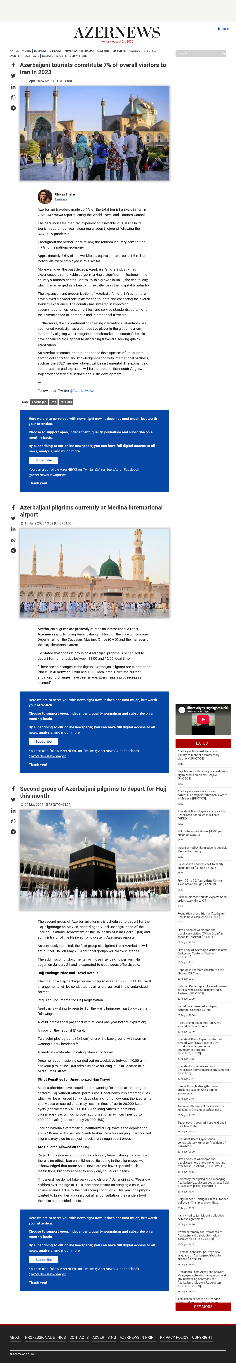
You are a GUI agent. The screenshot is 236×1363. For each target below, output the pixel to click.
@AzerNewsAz (82, 391)
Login (225, 29)
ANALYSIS (134, 50)
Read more (61, 199)
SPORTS (61, 55)
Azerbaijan (39, 402)
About (15, 1337)
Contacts (79, 1337)
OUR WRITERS (78, 55)
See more (203, 1307)
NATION (14, 50)
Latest (203, 743)
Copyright (202, 1337)
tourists (66, 402)
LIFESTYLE (149, 50)
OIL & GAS (55, 50)
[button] (13, 65)
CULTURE (47, 55)
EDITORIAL (119, 50)
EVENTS (15, 55)
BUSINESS (40, 50)
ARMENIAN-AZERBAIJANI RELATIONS (87, 50)
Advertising (104, 1337)
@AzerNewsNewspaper (47, 475)
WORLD (26, 50)
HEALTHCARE (31, 55)
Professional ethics (45, 1337)
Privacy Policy (174, 1337)
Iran (53, 402)
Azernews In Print (138, 1337)
